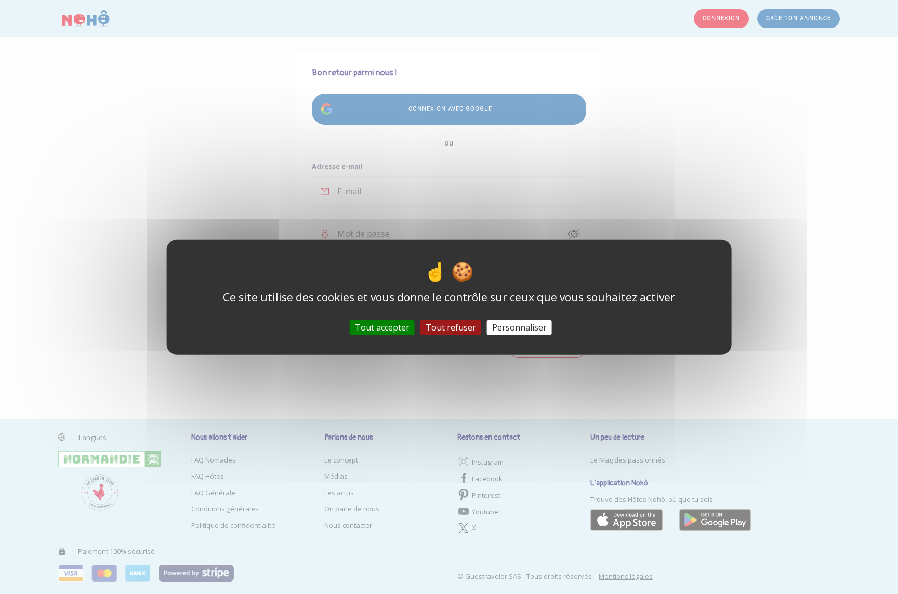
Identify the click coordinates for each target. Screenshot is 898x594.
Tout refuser (451, 327)
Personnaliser (519, 327)
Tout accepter (382, 327)
